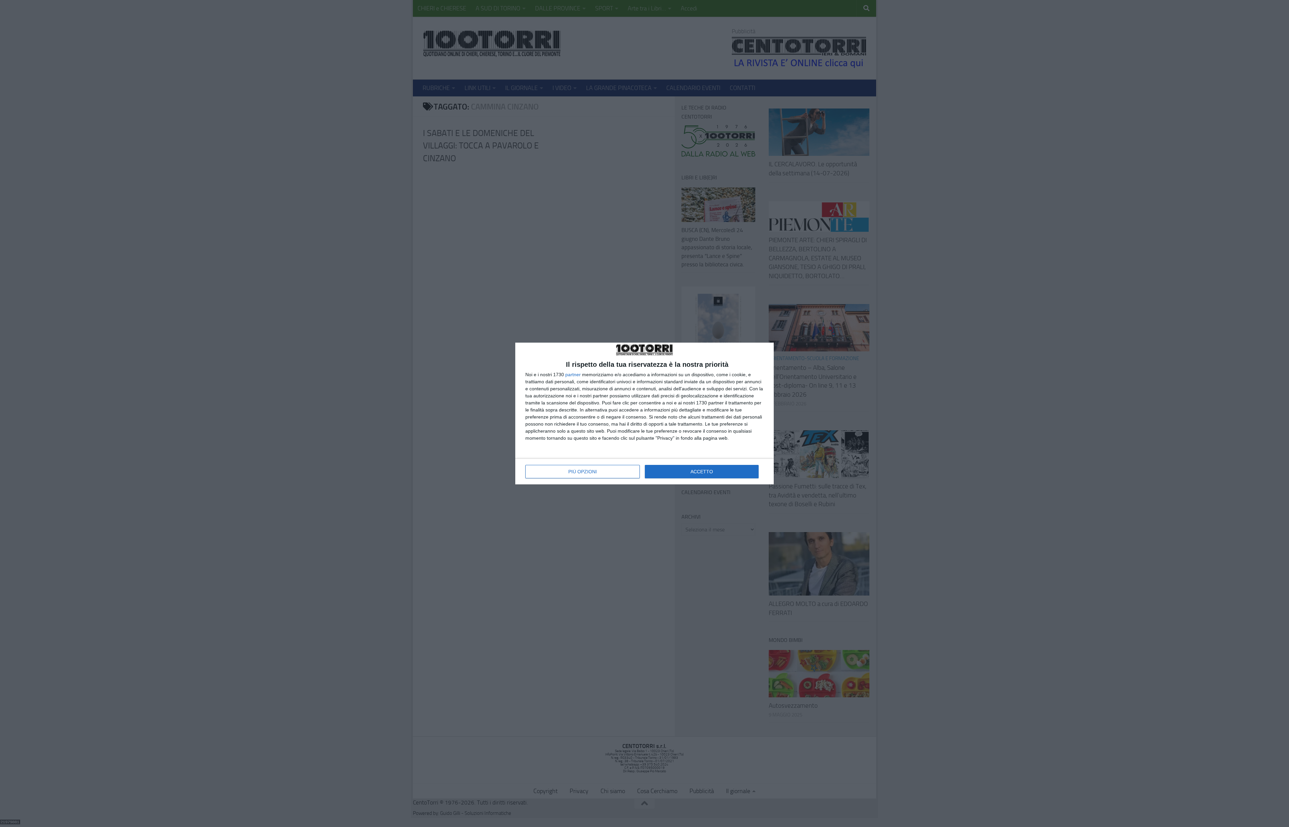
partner (573, 374)
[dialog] (644, 413)
